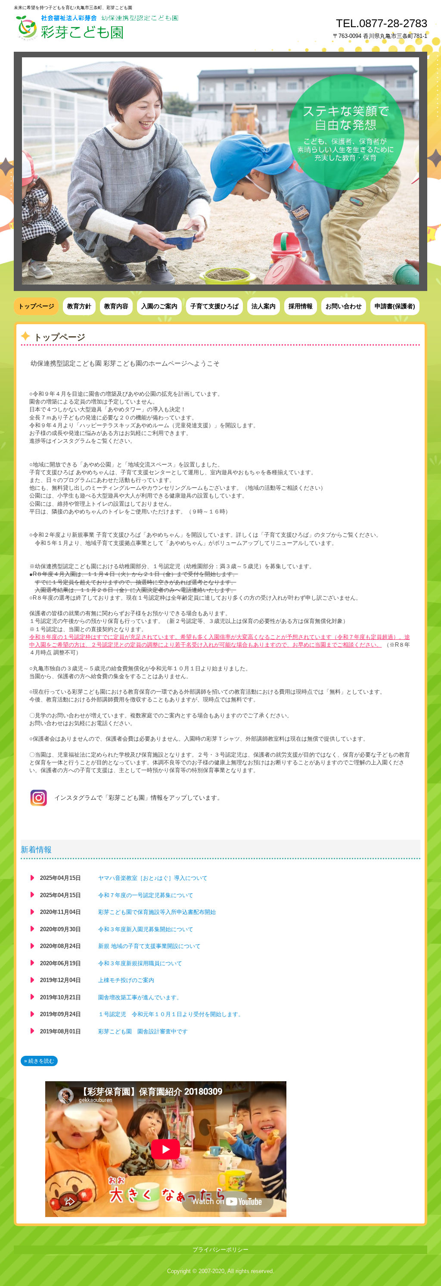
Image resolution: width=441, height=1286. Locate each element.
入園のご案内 (159, 306)
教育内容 (116, 306)
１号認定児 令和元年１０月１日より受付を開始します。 (171, 1014)
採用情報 (301, 306)
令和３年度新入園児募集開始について (145, 929)
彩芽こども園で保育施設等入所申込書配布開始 (157, 912)
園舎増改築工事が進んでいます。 (140, 997)
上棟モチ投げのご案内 (126, 980)
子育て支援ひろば (214, 306)
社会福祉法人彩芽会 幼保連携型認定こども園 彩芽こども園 (156, 27)
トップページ (36, 306)
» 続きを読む (39, 1061)
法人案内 (264, 306)
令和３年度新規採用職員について (140, 963)
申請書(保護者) (395, 306)
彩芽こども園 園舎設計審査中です (143, 1031)
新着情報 (36, 849)
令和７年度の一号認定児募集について (145, 895)
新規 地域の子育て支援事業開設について (149, 946)
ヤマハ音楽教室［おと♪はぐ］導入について (153, 878)
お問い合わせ (344, 306)
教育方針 (79, 306)
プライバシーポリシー (220, 1249)
